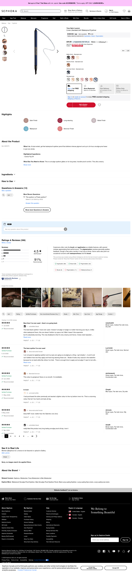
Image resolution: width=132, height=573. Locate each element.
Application (87, 36)
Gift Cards (113, 18)
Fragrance (44, 18)
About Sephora (6, 511)
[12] (68, 79)
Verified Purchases (31, 314)
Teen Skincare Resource (53, 542)
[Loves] (124, 11)
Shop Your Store (28, 539)
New (3, 18)
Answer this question (32, 203)
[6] (73, 79)
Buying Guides (50, 528)
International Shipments (53, 525)
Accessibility (49, 539)
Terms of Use (14, 560)
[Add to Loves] (99, 105)
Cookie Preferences (39, 560)
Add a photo (6, 453)
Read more (27, 337)
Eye (9, 23)
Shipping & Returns (74, 99)
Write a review (6, 243)
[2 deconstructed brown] (73, 57)
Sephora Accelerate (7, 533)
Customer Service (51, 511)
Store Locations (50, 533)
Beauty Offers (27, 530)
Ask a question (83, 34)
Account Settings (28, 522)
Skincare (33, 18)
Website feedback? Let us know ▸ (66, 490)
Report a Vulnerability (8, 539)
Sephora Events (6, 522)
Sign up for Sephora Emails (100, 535)
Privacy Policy (5, 560)
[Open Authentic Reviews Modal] (20, 279)
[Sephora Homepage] (9, 11)
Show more (27, 165)
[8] (77, 79)
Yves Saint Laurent (73, 28)
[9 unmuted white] (77, 57)
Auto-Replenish (28, 528)
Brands (86, 18)
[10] (91, 79)
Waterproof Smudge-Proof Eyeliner (23, 482)
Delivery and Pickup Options (54, 516)
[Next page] (36, 436)
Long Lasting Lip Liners (101, 482)
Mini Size (76, 18)
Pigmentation (99, 36)
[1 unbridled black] (68, 57)
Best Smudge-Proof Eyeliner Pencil (46, 482)
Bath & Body (64, 18)
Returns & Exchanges (52, 514)
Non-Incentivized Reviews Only (49, 314)
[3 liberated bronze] (68, 65)
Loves (25, 536)
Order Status (27, 516)
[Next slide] (57, 51)
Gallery (26, 514)
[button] (96, 42)
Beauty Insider (28, 511)
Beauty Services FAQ (52, 530)
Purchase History (29, 519)
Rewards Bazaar (28, 533)
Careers (4, 514)
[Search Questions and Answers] (3, 195)
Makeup (23, 18)
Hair (54, 18)
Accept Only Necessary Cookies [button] (92, 567)
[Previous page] (2, 436)
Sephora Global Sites (8, 528)
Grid (123, 50)
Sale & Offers (125, 18)
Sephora (17, 478)
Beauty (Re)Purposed (8, 536)
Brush (93, 36)
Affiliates (4, 519)
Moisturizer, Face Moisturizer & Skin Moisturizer (35, 478)
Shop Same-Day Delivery (31, 542)
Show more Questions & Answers (37, 210)
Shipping (48, 519)
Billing (48, 522)
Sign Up (125, 540)
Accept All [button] (115, 568)
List (128, 50)
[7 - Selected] (95, 79)
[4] (82, 79)
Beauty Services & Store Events (33, 525)
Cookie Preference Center (27, 570)
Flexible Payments (51, 536)
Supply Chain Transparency (9, 516)
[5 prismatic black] (68, 72)
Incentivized (35, 305)
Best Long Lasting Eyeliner (68, 482)
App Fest (13, 18)
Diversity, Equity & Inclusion (9, 530)
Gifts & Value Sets (99, 18)
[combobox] (40, 11)
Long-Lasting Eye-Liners (85, 482)
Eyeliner (14, 23)
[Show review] (11, 297)
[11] (86, 79)
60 (32, 436)
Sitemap (31, 560)
